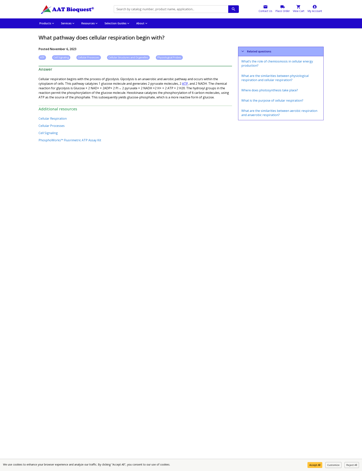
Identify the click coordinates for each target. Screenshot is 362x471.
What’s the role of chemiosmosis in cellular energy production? (277, 63)
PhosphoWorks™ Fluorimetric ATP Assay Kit (70, 140)
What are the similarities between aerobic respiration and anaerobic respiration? (279, 113)
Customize (333, 465)
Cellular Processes (52, 126)
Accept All (314, 465)
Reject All (351, 465)
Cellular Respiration (53, 118)
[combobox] (171, 9)
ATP (185, 83)
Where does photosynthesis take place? (269, 90)
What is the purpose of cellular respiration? (272, 100)
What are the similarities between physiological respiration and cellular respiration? (275, 78)
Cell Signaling (48, 133)
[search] (233, 9)
